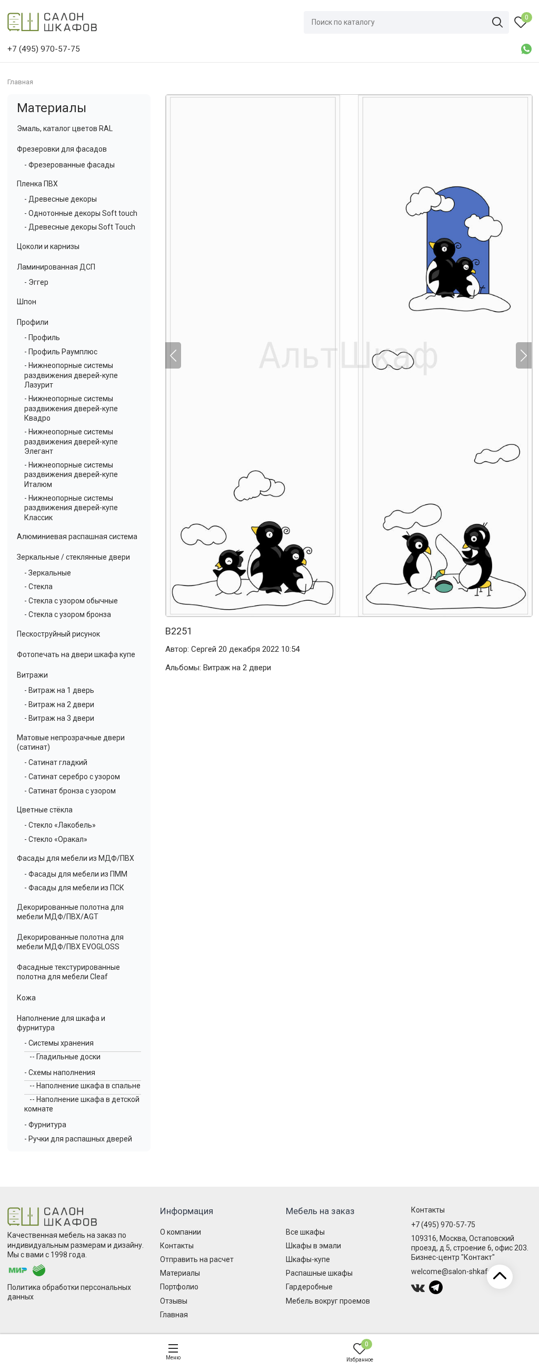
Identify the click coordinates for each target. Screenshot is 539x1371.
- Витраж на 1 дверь (59, 690)
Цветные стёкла (45, 810)
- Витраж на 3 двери (59, 718)
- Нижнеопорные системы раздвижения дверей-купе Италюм (71, 474)
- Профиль (42, 337)
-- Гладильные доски (65, 1056)
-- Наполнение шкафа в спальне (85, 1085)
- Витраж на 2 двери (59, 704)
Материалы (51, 108)
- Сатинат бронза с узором (70, 791)
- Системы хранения (59, 1043)
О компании (180, 1232)
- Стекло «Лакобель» (60, 825)
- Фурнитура (45, 1124)
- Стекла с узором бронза (67, 614)
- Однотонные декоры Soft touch (80, 213)
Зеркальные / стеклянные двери (73, 557)
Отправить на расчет (197, 1259)
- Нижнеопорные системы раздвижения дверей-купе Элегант (71, 441)
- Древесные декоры (60, 199)
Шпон (26, 301)
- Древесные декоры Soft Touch (79, 227)
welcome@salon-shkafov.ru (457, 1271)
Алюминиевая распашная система (77, 536)
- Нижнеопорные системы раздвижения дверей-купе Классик (71, 507)
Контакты (177, 1245)
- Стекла (38, 586)
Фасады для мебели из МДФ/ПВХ (75, 858)
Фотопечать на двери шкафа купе (76, 654)
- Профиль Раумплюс (60, 351)
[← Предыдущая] (173, 355)
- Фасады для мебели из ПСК (74, 887)
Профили (32, 322)
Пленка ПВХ (37, 184)
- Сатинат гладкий (55, 762)
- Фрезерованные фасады (69, 165)
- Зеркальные (47, 573)
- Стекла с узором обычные (71, 601)
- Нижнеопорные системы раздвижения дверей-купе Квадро (71, 408)
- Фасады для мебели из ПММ (75, 874)
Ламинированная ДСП (56, 267)
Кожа (26, 998)
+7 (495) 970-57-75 (443, 1224)
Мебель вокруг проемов (328, 1301)
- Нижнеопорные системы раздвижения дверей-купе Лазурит (71, 375)
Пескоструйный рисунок (58, 634)
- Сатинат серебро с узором (72, 776)
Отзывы (173, 1301)
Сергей (203, 649)
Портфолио (179, 1287)
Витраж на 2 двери (237, 667)
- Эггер (36, 282)
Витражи (32, 675)
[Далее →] (348, 355)
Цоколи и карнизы (48, 246)
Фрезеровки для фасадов (62, 149)
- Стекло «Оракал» (55, 839)
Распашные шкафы (319, 1273)
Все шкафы (305, 1232)
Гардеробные (309, 1287)
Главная (174, 1314)
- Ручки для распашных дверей (78, 1139)
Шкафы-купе (308, 1259)
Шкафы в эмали (313, 1245)
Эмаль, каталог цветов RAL (65, 128)
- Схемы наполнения (59, 1072)
